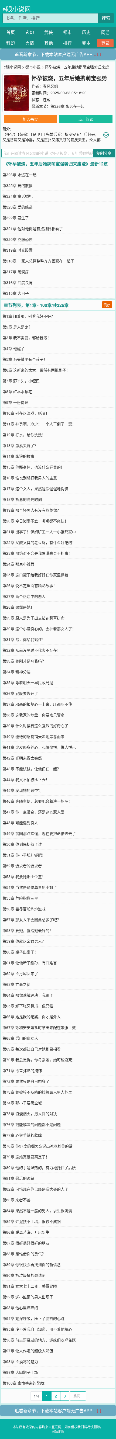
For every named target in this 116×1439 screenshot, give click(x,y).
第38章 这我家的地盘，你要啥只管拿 (33, 714)
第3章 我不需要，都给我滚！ (26, 337)
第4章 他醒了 (13, 348)
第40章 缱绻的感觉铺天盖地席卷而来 (33, 736)
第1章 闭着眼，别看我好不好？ (28, 316)
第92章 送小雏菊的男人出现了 (27, 1296)
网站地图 (58, 1431)
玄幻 (29, 32)
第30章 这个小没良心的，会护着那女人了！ (39, 628)
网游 (105, 32)
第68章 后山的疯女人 (20, 1038)
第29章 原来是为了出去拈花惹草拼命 (33, 617)
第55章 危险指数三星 (20, 898)
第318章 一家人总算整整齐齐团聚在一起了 (38, 260)
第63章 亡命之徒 (16, 984)
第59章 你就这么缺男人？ (24, 941)
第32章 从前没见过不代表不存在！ (31, 650)
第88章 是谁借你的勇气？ (24, 1253)
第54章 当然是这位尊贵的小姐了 (29, 887)
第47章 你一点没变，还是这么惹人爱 (33, 811)
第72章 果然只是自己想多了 (25, 1081)
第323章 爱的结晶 (17, 207)
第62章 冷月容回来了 (20, 973)
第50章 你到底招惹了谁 (22, 844)
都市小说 (32, 67)
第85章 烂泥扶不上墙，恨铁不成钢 (31, 1221)
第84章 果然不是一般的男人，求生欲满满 (37, 1210)
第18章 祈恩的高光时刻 (22, 499)
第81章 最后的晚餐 (18, 1178)
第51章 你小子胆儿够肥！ (24, 855)
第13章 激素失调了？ (20, 445)
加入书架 (30, 119)
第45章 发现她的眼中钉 (22, 790)
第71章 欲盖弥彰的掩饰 (22, 1070)
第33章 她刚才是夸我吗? (23, 661)
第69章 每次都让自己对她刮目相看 (31, 1049)
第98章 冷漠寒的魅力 (20, 1361)
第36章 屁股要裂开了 (20, 693)
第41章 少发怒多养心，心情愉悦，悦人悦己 (39, 747)
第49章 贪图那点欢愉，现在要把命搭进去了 (39, 833)
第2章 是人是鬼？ (17, 327)
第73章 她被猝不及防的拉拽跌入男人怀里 (37, 1092)
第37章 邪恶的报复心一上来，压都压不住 (37, 704)
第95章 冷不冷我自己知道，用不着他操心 (37, 1329)
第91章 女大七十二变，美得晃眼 (29, 1286)
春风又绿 (50, 86)
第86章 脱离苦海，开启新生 (25, 1232)
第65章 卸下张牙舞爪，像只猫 (27, 1005)
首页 (10, 32)
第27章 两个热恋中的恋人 (24, 596)
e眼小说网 (16, 8)
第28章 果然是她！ (18, 607)
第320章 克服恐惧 (17, 239)
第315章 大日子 (15, 293)
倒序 (107, 304)
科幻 (10, 43)
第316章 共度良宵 (17, 282)
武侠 (48, 32)
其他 (48, 43)
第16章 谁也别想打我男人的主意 (29, 477)
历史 (86, 32)
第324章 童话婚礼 (17, 196)
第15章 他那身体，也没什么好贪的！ (33, 467)
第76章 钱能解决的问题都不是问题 (31, 1124)
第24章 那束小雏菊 (18, 564)
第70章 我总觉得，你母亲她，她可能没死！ (39, 1059)
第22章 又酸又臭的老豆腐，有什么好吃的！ (39, 542)
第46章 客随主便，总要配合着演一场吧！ (37, 801)
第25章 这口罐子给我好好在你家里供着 (35, 574)
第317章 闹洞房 (15, 271)
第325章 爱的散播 (17, 185)
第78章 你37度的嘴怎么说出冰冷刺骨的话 (37, 1146)
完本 (86, 43)
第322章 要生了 (15, 217)
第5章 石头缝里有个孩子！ (24, 359)
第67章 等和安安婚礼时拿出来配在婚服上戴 (39, 1027)
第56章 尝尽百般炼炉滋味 (24, 908)
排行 (67, 43)
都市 (67, 32)
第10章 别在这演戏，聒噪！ (25, 413)
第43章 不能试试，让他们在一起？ (31, 768)
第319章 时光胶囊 (17, 250)
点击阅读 (85, 119)
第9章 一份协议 (15, 402)
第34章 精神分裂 (16, 671)
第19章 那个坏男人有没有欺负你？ (31, 510)
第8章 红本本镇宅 (17, 391)
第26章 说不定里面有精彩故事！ (29, 585)
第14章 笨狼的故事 (18, 456)
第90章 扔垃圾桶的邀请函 (24, 1275)
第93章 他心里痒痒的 (20, 1307)
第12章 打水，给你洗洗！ (24, 434)
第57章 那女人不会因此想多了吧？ (31, 919)
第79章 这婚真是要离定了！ (25, 1156)
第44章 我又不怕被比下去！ (25, 779)
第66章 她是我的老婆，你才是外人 (31, 1016)
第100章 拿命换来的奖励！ (25, 1383)
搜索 (106, 18)
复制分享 (103, 153)
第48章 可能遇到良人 (20, 822)
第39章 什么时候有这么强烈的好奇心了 (35, 725)
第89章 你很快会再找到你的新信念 (31, 1264)
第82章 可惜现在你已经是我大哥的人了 (35, 1189)
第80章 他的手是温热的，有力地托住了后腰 (39, 1167)
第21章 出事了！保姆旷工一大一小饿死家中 (39, 531)
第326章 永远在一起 (67, 106)
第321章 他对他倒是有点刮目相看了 (32, 228)
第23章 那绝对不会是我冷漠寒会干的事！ (37, 553)
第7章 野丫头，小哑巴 (21, 380)
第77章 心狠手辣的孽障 (22, 1135)
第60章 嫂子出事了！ (20, 952)
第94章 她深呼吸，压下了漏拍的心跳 (33, 1318)
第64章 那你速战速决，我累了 (27, 995)
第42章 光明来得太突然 (22, 758)
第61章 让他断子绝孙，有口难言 (29, 962)
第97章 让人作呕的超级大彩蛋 (27, 1350)
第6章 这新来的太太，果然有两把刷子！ (36, 370)
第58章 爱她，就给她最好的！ (27, 930)
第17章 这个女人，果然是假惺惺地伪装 (35, 488)
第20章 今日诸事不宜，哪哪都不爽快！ (35, 520)
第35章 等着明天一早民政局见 (27, 682)
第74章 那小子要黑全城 (22, 1102)
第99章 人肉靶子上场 (20, 1372)
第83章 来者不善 (16, 1199)
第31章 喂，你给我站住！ (24, 639)
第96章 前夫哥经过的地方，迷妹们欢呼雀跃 (39, 1340)
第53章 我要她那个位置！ (24, 876)
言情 (29, 43)
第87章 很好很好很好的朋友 (25, 1243)
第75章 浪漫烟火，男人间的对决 (29, 1113)
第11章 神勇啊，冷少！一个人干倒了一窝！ (39, 424)
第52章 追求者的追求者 (22, 865)
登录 (105, 43)
